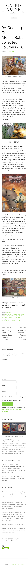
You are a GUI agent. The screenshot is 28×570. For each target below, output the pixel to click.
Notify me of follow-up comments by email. (14, 397)
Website (4, 391)
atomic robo (17, 314)
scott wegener (12, 320)
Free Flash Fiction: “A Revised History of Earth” (22, 334)
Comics (8, 312)
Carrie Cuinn (14, 7)
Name (4, 379)
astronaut (8, 314)
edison (10, 317)
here (6, 480)
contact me (17, 466)
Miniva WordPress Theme (17, 564)
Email (4, 385)
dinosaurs (16, 315)
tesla (19, 320)
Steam (21, 453)
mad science (10, 319)
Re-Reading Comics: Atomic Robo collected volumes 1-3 (7, 334)
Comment (5, 359)
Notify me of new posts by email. (12, 400)
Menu (14, 18)
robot (16, 319)
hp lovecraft (17, 317)
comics (10, 315)
